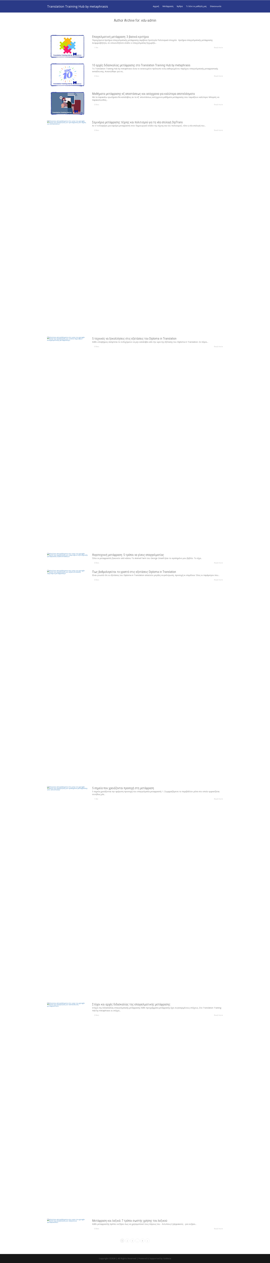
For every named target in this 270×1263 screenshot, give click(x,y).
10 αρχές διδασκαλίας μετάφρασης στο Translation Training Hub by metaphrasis (141, 65)
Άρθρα (180, 6)
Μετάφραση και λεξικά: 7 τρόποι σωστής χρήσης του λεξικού (129, 1220)
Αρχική (156, 6)
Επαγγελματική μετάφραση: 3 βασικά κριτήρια (120, 36)
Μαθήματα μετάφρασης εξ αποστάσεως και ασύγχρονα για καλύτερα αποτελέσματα (143, 94)
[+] (67, 46)
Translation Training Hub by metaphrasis (77, 6)
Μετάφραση (167, 6)
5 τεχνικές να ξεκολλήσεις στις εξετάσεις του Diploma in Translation (134, 338)
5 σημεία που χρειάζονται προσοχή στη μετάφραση (123, 788)
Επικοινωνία (215, 6)
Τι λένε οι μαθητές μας (196, 6)
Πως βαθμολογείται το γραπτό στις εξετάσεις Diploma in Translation (134, 572)
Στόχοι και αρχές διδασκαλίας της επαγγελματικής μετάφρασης (131, 1004)
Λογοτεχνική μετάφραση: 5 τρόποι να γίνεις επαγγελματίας (128, 555)
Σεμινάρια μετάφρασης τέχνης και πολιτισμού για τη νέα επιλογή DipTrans (137, 122)
